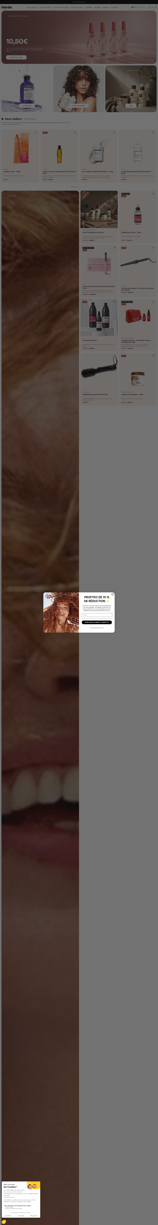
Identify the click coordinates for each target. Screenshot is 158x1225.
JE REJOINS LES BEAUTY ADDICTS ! (97, 622)
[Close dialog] (113, 594)
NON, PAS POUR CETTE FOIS (96, 628)
